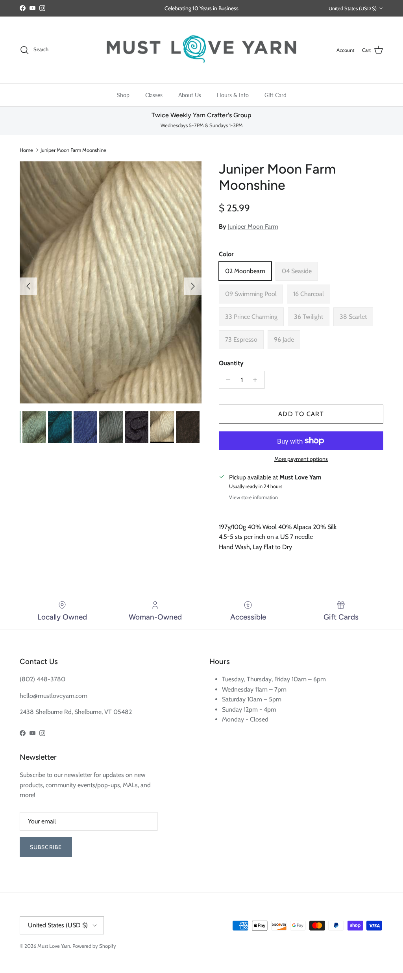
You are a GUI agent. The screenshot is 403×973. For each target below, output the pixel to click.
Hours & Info (233, 95)
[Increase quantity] (257, 379)
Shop (123, 95)
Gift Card (275, 95)
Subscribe (46, 847)
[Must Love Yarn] (201, 50)
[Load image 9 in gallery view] (111, 282)
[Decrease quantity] (226, 379)
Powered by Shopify (94, 946)
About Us (189, 95)
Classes (154, 95)
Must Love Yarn (53, 946)
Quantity (231, 363)
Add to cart (301, 414)
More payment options (301, 459)
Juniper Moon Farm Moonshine (73, 150)
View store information (253, 497)
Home (26, 150)
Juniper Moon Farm (253, 226)
